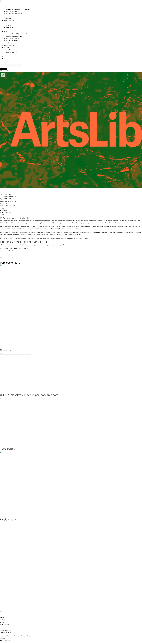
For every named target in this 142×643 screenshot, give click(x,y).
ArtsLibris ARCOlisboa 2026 (14, 11)
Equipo (2, 622)
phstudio (7, 640)
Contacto (2, 620)
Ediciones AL (7, 23)
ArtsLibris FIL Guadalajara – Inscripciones (18, 9)
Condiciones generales (6, 632)
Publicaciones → (10, 262)
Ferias (5, 7)
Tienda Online (8, 18)
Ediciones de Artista (11, 27)
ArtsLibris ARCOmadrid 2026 (14, 13)
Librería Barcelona (9, 20)
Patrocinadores (4, 624)
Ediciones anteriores (12, 16)
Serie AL (8, 25)
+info (1, 254)
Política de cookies (5, 630)
